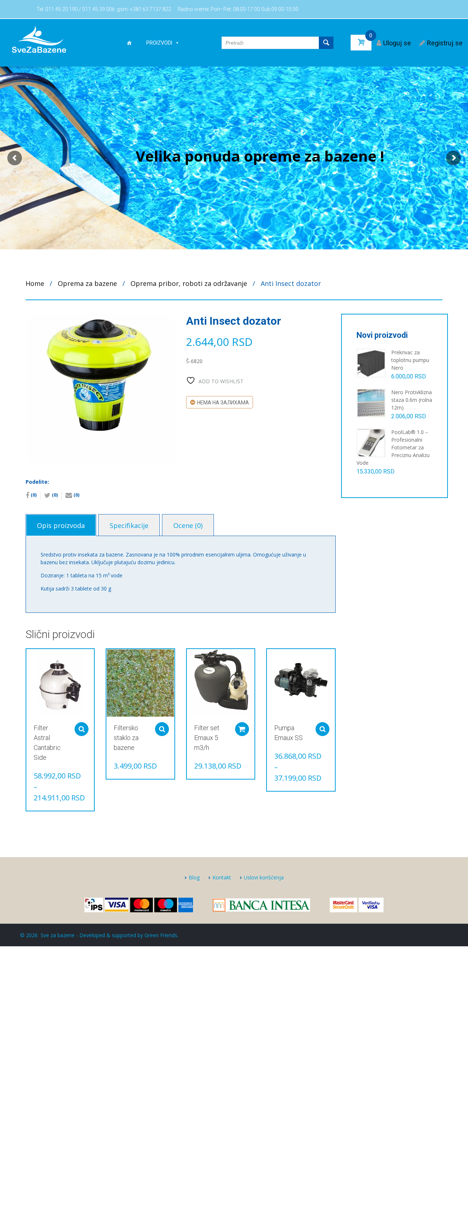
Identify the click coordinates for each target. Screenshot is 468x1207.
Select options (81, 729)
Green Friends (160, 935)
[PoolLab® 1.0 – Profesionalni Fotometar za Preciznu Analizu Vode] (371, 442)
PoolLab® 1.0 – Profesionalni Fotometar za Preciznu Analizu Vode (393, 447)
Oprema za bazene (87, 283)
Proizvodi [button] (159, 43)
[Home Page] (129, 43)
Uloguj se (397, 43)
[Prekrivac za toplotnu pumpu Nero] (371, 362)
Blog (194, 877)
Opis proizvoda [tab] (61, 525)
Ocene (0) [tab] (188, 525)
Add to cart (242, 729)
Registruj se (445, 43)
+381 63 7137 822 (150, 9)
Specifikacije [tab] (129, 525)
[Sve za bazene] (39, 39)
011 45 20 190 (61, 9)
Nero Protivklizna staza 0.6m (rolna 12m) (411, 400)
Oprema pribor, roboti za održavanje (189, 283)
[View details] (60, 682)
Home (35, 283)
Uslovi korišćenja (264, 877)
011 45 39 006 (98, 9)
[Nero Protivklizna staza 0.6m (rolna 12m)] (371, 402)
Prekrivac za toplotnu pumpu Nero (410, 360)
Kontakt (221, 877)
